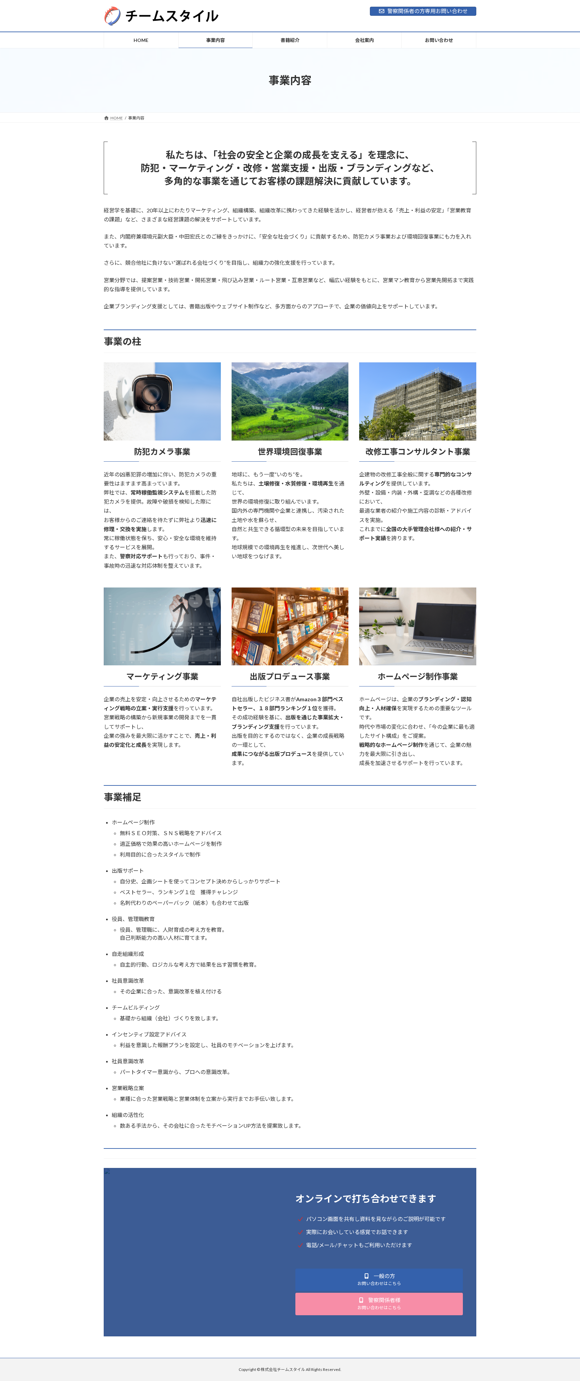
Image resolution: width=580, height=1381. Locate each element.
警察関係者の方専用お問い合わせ (427, 11)
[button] (379, 1280)
